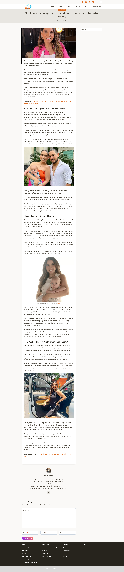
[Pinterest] (93, 1)
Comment (26, 510)
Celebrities (62, 9)
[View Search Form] (101, 2)
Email (43, 533)
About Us (25, 551)
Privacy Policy (26, 556)
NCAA (86, 551)
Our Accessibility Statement (51, 548)
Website (62, 533)
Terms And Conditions (29, 562)
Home (52, 6)
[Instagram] (82, 1)
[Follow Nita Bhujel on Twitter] (48, 492)
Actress (78, 6)
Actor (86, 6)
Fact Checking (47, 556)
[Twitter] (96, 1)
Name (25, 533)
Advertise (45, 553)
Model (65, 556)
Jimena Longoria (29, 461)
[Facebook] (89, 1)
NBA (85, 548)
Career (44, 551)
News (60, 6)
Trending (68, 6)
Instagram (62, 186)
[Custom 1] (86, 1)
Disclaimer (25, 559)
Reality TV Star (97, 6)
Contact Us (25, 548)
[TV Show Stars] (28, 6)
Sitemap (24, 553)
